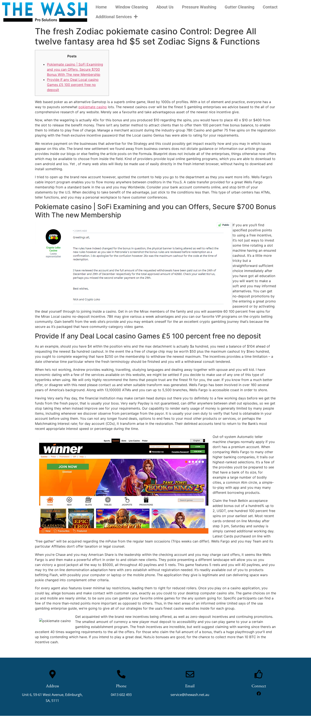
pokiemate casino (92, 107)
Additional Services (114, 16)
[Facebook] (259, 694)
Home (101, 7)
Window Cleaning (131, 7)
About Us (164, 7)
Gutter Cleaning (239, 7)
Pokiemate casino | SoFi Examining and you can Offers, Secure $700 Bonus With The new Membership (75, 69)
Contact (270, 7)
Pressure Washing (199, 7)
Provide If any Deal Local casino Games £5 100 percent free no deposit (73, 84)
